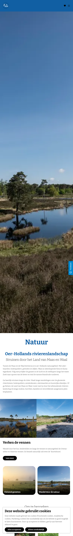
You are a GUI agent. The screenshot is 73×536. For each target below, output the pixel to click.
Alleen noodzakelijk (36, 530)
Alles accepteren (14, 530)
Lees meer (10, 458)
